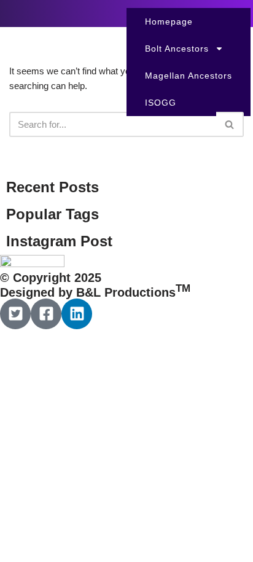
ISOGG (160, 102)
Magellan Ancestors (188, 75)
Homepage (169, 21)
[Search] (230, 124)
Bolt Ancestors (177, 48)
